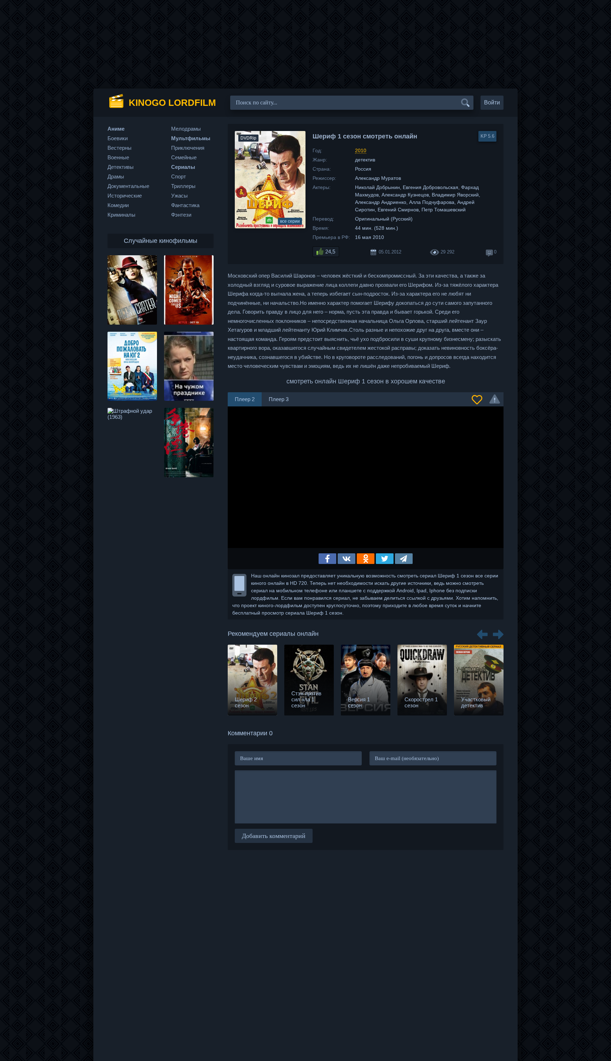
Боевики (117, 138)
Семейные (184, 157)
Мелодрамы (186, 129)
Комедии (118, 205)
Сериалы (183, 167)
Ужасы (179, 196)
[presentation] (482, 631)
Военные (118, 157)
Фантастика (185, 205)
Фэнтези (181, 215)
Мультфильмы (190, 138)
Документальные (128, 186)
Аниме (115, 129)
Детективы (120, 167)
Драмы (115, 176)
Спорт (178, 176)
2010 (360, 150)
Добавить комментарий (274, 835)
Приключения (187, 148)
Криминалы (121, 215)
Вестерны (119, 148)
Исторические (124, 196)
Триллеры (183, 186)
